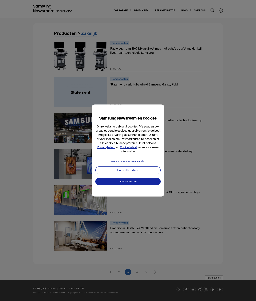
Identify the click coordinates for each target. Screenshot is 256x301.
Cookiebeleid (128, 147)
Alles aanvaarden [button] (128, 181)
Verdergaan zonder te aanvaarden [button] (128, 161)
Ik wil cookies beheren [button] (128, 170)
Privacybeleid (106, 147)
